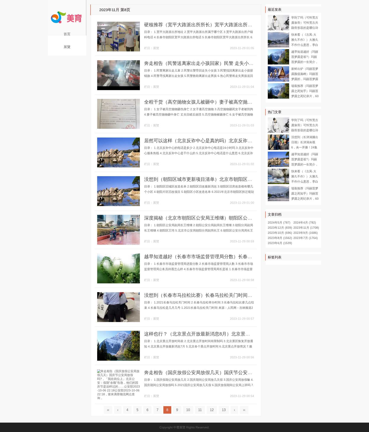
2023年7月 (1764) (305, 238)
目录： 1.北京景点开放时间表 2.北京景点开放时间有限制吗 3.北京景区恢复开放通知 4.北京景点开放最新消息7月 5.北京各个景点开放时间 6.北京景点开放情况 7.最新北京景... (198, 346)
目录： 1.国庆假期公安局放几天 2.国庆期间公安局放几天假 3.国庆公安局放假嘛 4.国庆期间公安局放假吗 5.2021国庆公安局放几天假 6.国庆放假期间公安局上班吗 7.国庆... (199, 385)
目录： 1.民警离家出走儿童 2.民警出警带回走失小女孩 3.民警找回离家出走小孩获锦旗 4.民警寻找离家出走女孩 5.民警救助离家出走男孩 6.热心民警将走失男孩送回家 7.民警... (198, 76)
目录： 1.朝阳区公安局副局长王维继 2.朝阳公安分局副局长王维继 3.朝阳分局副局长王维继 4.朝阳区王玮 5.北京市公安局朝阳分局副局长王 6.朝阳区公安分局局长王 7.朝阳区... (198, 230)
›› (244, 410)
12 (212, 410)
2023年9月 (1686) (305, 232)
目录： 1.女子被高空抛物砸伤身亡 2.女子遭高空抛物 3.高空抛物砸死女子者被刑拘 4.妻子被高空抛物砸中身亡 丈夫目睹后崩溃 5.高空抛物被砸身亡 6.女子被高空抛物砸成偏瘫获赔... (198, 114)
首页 (67, 34)
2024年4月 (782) (304, 222)
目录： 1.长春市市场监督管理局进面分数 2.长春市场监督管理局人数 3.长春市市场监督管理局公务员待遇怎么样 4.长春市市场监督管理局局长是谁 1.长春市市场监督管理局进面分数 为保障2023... (198, 269)
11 (200, 410)
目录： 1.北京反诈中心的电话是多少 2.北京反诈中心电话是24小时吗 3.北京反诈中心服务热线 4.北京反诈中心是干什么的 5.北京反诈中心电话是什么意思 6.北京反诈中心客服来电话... (198, 153)
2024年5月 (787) (279, 222)
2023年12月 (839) (280, 227)
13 (224, 410)
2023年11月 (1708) (306, 227)
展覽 (67, 47)
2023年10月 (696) (280, 232)
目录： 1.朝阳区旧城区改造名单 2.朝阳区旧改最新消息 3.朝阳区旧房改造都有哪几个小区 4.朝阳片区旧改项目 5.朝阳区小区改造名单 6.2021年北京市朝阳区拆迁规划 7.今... (199, 192)
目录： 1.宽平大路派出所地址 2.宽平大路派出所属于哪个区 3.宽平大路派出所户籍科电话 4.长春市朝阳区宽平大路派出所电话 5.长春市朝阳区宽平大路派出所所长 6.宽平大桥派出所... (198, 37)
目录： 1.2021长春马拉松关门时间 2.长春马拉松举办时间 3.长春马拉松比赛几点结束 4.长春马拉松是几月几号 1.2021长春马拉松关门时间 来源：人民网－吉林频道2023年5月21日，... (199, 308)
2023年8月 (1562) (280, 238)
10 (188, 410)
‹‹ (108, 410)
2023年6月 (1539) (280, 243)
